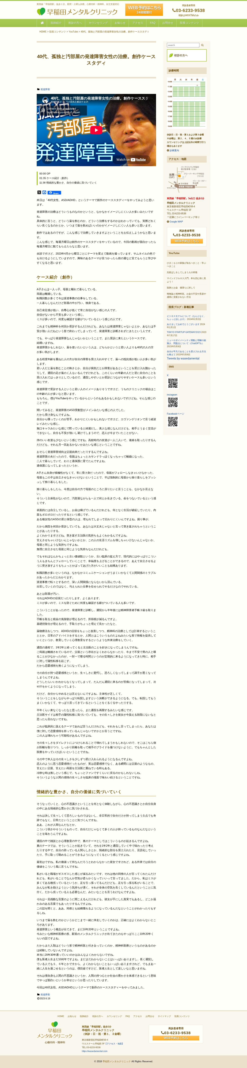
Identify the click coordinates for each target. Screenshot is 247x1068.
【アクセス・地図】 (114, 1043)
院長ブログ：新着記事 (181, 307)
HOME (61, 1016)
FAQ (153, 22)
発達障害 (45, 89)
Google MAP (176, 221)
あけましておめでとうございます (183, 324)
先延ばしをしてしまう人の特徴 (182, 272)
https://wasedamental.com (94, 1051)
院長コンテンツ (189, 22)
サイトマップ (164, 1016)
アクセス (137, 22)
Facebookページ (175, 413)
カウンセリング (98, 22)
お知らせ (120, 22)
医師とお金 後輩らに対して (181, 287)
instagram (172, 394)
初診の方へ (75, 22)
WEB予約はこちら (187, 241)
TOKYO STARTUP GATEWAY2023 (184, 332)
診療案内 (174, 150)
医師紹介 (56, 22)
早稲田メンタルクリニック (117, 1061)
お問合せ (167, 22)
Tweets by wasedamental (183, 358)
